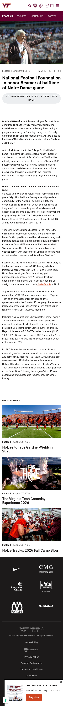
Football (6, 71)
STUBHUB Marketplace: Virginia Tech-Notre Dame (32, 98)
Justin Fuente (44, 284)
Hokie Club (35, 5)
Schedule (37, 16)
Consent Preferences (31, 663)
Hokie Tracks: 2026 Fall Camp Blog (30, 550)
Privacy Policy (31, 657)
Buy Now (35, 698)
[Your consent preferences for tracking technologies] (6, 700)
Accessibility (31, 642)
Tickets (41, 5)
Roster (52, 16)
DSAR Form (31, 675)
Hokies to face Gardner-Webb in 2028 (27, 449)
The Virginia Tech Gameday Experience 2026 (24, 501)
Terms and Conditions (31, 669)
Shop (46, 5)
